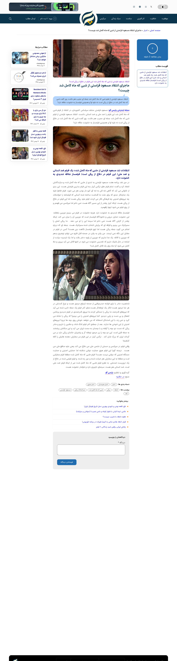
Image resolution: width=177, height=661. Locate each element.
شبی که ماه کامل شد (96, 390)
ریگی (108, 390)
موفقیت (165, 18)
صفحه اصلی (155, 30)
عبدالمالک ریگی (80, 390)
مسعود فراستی (65, 390)
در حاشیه (120, 376)
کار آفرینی (141, 18)
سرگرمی (103, 18)
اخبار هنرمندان (103, 384)
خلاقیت (153, 18)
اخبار (146, 30)
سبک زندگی (115, 18)
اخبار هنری (91, 384)
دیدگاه (121, 442)
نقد (126, 393)
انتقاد (116, 390)
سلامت (129, 18)
